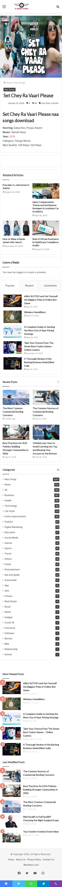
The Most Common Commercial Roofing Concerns (13, 412)
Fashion (9, 521)
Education (10, 532)
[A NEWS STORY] (21, 6)
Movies (8, 638)
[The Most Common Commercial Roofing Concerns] (16, 397)
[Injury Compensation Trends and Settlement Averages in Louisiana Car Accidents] (46, 191)
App (7, 585)
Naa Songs (19, 82)
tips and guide (12, 574)
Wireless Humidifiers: (35, 312)
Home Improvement (15, 516)
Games (8, 543)
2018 (12, 136)
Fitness (8, 596)
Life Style (10, 511)
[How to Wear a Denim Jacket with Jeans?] (16, 228)
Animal (8, 654)
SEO (7, 590)
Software (9, 633)
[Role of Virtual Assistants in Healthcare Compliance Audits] (46, 228)
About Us (20, 859)
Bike (7, 643)
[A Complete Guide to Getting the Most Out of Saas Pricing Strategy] (12, 331)
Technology (11, 505)
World (8, 612)
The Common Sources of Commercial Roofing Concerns (45, 412)
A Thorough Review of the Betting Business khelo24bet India (39, 362)
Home (8, 82)
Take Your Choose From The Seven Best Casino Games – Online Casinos (38, 346)
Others (8, 559)
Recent (29, 285)
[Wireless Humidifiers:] (12, 317)
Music (8, 606)
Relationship (11, 649)
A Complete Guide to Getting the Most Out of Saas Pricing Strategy (39, 330)
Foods (8, 564)
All (6, 490)
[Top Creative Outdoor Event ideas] (11, 836)
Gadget (8, 617)
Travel (8, 553)
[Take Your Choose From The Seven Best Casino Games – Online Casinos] (12, 347)
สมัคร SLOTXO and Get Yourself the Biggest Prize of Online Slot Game (41, 300)
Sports (8, 548)
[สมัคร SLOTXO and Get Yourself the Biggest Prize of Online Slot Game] (12, 301)
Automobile (11, 580)
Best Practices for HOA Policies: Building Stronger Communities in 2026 (40, 789)
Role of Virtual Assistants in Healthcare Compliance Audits (45, 242)
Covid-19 (9, 622)
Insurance (10, 628)
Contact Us (48, 859)
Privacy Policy (34, 859)
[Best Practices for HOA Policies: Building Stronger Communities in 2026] (16, 432)
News (8, 484)
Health (8, 500)
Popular (10, 285)
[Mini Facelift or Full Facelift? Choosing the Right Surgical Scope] (11, 821)
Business (9, 495)
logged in (21, 272)
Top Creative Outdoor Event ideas (41, 831)
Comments (50, 285)
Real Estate (11, 601)
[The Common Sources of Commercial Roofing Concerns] (46, 397)
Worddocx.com (31, 864)
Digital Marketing (13, 527)
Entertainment (12, 569)
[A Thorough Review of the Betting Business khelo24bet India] (12, 363)
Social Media (11, 537)
